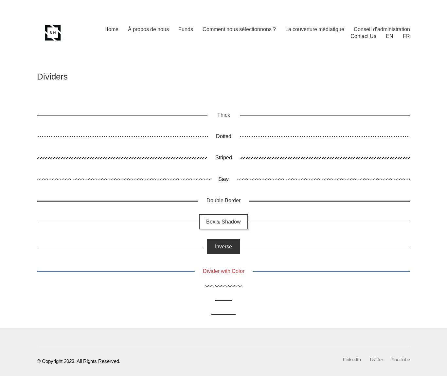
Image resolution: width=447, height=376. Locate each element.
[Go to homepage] (53, 32)
